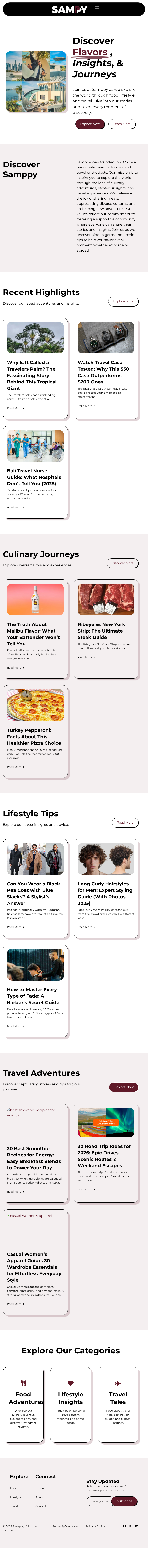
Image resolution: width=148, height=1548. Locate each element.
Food (13, 1488)
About (39, 1497)
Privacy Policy (95, 1526)
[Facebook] (124, 1526)
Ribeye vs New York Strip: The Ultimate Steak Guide (101, 631)
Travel (14, 1506)
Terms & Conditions (66, 1526)
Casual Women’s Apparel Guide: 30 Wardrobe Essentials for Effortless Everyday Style (34, 1267)
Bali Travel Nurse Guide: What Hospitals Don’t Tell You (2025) (34, 477)
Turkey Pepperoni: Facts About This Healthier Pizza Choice (34, 736)
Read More (14, 408)
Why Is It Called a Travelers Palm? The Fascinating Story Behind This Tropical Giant (32, 375)
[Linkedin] (136, 1526)
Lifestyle (15, 1497)
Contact (40, 1506)
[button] (97, 7)
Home (39, 1488)
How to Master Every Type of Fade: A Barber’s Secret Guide (33, 996)
